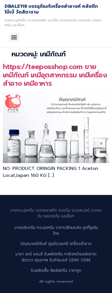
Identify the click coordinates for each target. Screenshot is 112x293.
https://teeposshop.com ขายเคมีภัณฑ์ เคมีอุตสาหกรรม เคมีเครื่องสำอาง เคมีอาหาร (55, 75)
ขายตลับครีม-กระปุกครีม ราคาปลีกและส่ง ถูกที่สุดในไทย (56, 230)
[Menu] (14, 37)
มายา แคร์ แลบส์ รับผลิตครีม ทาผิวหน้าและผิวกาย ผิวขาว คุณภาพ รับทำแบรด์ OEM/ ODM (56, 257)
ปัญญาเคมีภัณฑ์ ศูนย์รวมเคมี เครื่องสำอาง (56, 244)
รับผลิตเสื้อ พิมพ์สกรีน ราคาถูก (56, 270)
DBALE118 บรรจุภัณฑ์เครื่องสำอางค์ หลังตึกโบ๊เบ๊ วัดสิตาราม (51, 9)
